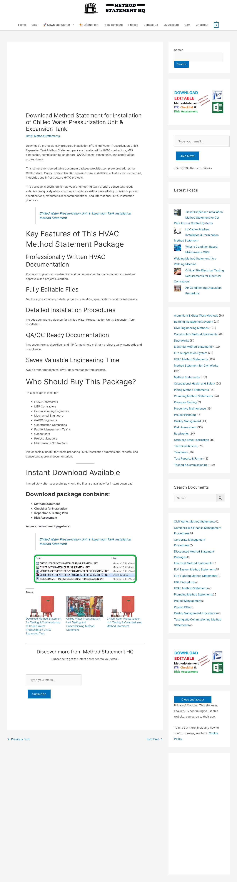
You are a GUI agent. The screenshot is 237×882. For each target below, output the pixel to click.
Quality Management (187, 421)
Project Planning (185, 415)
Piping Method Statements (191, 390)
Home (22, 24)
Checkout (202, 24)
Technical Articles (186, 446)
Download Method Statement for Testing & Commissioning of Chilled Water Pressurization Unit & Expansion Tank (43, 626)
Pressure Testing (185, 402)
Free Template (113, 24)
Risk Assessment (185, 427)
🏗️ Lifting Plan (88, 24)
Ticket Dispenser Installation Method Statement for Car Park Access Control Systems (198, 217)
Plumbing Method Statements (193, 396)
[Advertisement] (85, 84)
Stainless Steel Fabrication (191, 440)
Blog (34, 24)
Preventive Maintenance (190, 408)
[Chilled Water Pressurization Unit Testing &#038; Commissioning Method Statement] (125, 606)
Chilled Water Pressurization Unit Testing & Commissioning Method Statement (124, 622)
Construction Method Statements (196, 334)
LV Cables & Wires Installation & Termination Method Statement (196, 235)
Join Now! (187, 156)
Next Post (154, 739)
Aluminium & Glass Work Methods (196, 315)
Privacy (133, 24)
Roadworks (181, 433)
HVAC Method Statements (43, 136)
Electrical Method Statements (193, 346)
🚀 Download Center (56, 24)
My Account (171, 24)
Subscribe (39, 694)
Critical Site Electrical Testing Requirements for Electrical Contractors (199, 276)
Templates (181, 452)
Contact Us (150, 24)
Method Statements (187, 377)
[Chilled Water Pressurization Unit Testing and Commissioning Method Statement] (84, 606)
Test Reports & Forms (188, 458)
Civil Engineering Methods (191, 328)
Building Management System (193, 321)
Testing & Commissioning (191, 465)
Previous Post (18, 739)
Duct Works (181, 340)
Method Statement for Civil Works (196, 365)
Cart (187, 24)
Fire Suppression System (190, 353)
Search (178, 50)
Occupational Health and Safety (194, 383)
